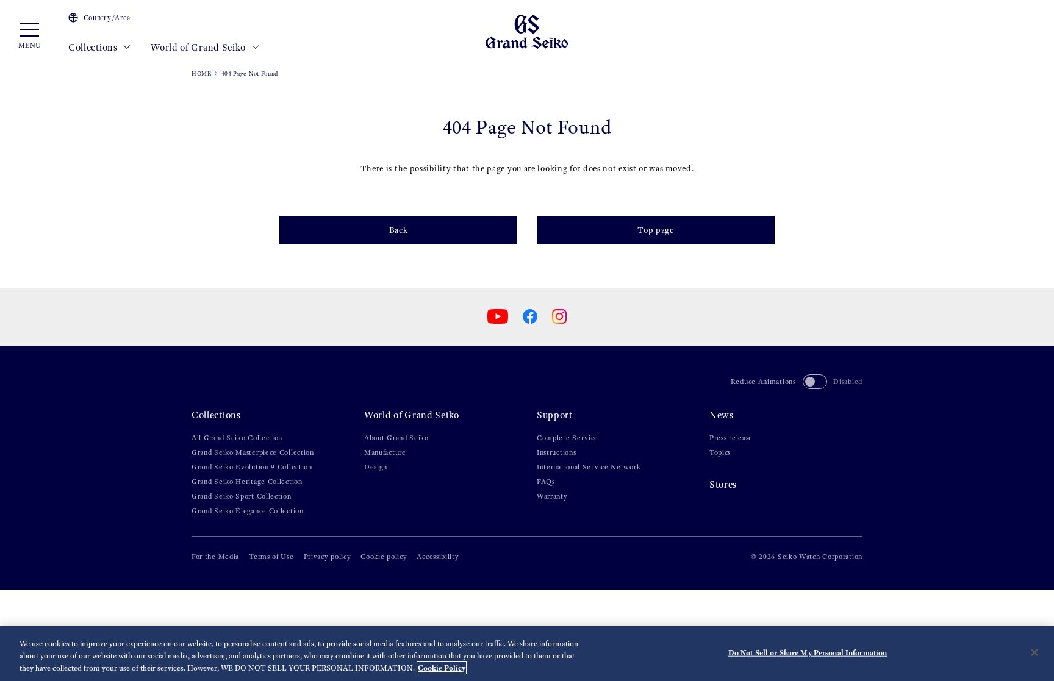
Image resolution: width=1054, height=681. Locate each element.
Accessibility (438, 556)
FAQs (546, 481)
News (721, 415)
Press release (731, 437)
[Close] (1034, 652)
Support (555, 415)
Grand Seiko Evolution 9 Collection (252, 467)
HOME (202, 73)
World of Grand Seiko (199, 47)
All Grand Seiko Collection (237, 437)
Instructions (556, 452)
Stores (723, 484)
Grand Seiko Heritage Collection (247, 481)
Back (398, 230)
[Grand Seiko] (527, 31)
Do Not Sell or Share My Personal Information (807, 652)
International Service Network (588, 467)
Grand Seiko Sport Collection (242, 496)
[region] (527, 653)
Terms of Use (271, 556)
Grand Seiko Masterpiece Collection (253, 452)
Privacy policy (327, 556)
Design (375, 467)
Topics (720, 452)
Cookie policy (383, 556)
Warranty (552, 496)
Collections (94, 47)
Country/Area (107, 17)
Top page (655, 230)
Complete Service (567, 437)
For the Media (215, 556)
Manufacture (385, 452)
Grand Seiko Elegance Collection (248, 511)
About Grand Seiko (396, 437)
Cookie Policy (441, 668)
